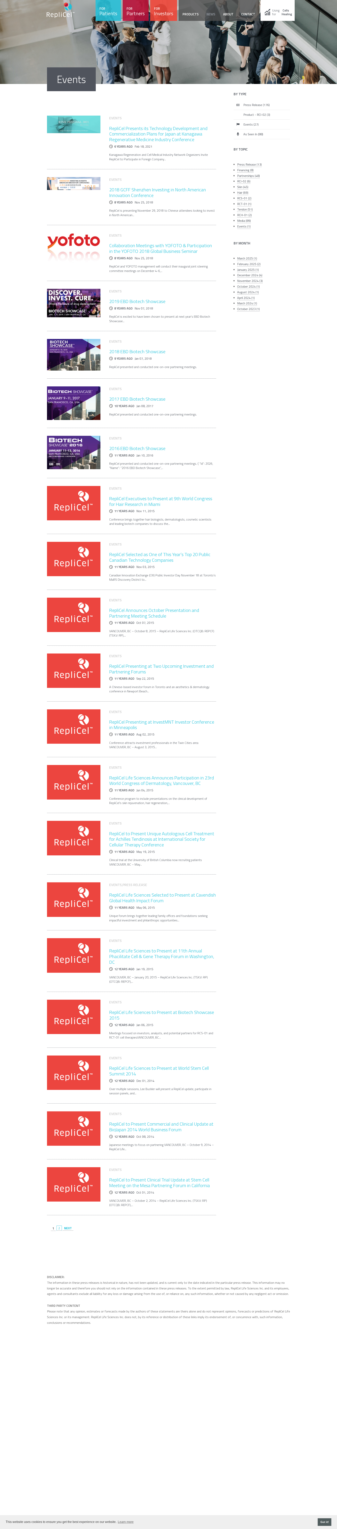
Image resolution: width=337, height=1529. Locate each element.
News (211, 14)
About (228, 14)
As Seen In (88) (253, 134)
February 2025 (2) (249, 264)
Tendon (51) (245, 209)
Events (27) (251, 124)
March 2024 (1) (247, 303)
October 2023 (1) (248, 309)
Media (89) (244, 220)
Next (68, 1228)
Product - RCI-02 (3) (256, 114)
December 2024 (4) (249, 275)
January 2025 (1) (248, 269)
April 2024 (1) (246, 297)
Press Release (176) (256, 105)
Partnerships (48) (248, 175)
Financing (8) (245, 170)
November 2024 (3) (250, 280)
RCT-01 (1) (244, 203)
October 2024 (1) (248, 286)
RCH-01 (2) (244, 215)
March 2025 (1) (247, 258)
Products (191, 14)
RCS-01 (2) (244, 198)
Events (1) (244, 226)
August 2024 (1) (248, 292)
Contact (248, 14)
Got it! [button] (324, 1522)
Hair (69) (242, 192)
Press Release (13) (249, 164)
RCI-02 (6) (243, 181)
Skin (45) (242, 187)
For (108, 11)
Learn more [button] (126, 1522)
